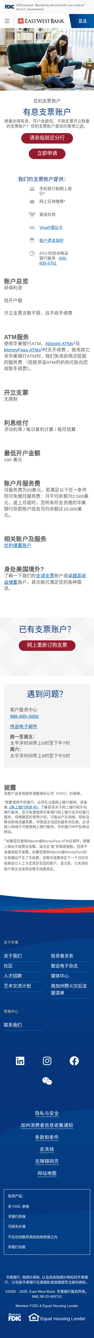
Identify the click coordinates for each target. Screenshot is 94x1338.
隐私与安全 (47, 1113)
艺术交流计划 (17, 986)
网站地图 (47, 1173)
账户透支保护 (51, 241)
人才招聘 (13, 976)
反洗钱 (47, 1149)
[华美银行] (41, 21)
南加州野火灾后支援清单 (69, 990)
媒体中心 (60, 976)
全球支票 (45, 576)
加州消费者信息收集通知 (47, 1125)
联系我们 (13, 1025)
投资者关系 (62, 956)
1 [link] (74, 342)
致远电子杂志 (64, 966)
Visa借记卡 (51, 228)
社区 (8, 966)
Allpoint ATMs (59, 343)
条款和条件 (47, 1137)
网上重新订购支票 (47, 645)
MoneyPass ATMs (22, 350)
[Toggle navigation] (7, 21)
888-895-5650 (24, 716)
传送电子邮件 (23, 726)
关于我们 (13, 956)
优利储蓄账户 (17, 545)
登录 (82, 21)
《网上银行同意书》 (24, 807)
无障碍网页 (47, 1161)
